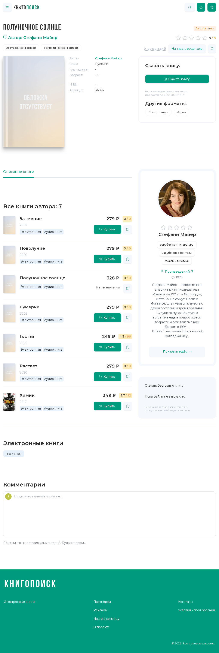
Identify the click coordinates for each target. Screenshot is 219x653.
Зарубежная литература (176, 244)
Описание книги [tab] (18, 172)
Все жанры (13, 453)
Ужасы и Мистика (177, 261)
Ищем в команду (106, 619)
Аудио (181, 112)
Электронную (158, 112)
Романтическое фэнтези (61, 47)
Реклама (100, 610)
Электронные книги (19, 602)
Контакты (185, 602)
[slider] (192, 37)
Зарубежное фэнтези (21, 47)
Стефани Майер (177, 234)
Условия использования (196, 610)
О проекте (101, 627)
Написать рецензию (187, 49)
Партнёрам (102, 602)
